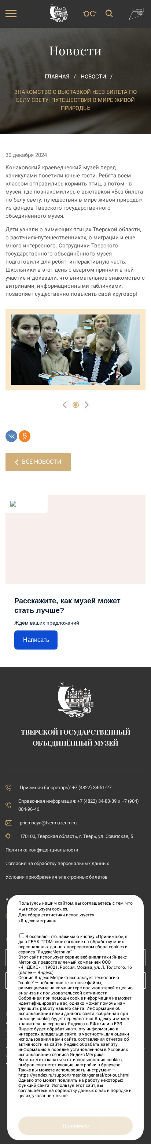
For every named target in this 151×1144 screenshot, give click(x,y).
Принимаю (76, 1126)
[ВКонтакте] (11, 436)
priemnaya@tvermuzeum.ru (48, 822)
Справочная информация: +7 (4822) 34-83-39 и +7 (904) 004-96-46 (78, 805)
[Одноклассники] (24, 436)
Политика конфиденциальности (41, 850)
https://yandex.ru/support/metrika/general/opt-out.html (73, 1075)
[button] (75, 405)
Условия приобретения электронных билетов (56, 877)
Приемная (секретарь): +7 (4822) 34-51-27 (65, 787)
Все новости (41, 461)
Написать (36, 640)
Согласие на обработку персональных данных (57, 863)
